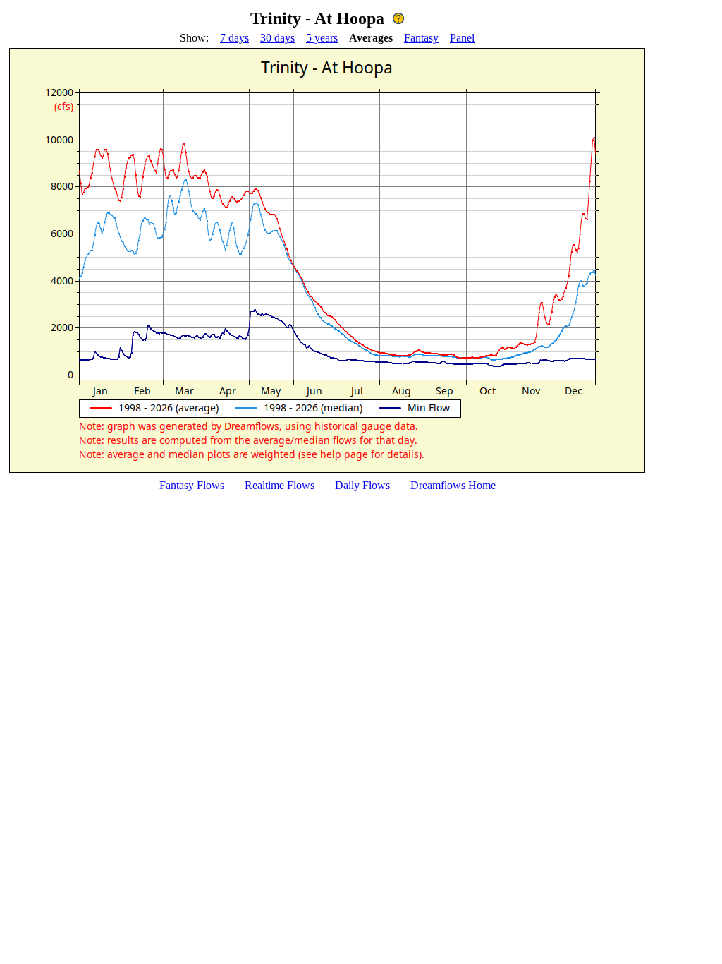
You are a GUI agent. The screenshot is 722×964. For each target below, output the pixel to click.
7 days (234, 38)
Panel (462, 38)
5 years (322, 38)
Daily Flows (362, 485)
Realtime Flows (279, 485)
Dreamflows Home (453, 485)
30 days (277, 38)
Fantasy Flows (191, 485)
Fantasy (421, 38)
